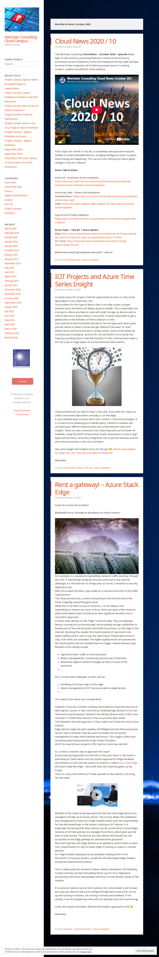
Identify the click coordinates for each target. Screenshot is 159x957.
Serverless (10, 212)
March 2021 (11, 276)
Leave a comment (90, 259)
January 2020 (11, 337)
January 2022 (11, 259)
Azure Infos (69, 467)
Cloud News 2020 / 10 (85, 41)
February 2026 (12, 232)
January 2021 (11, 285)
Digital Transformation (16, 195)
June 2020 (10, 315)
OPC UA (88, 467)
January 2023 (11, 254)
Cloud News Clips (72, 259)
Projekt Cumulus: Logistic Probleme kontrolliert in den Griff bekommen (21, 97)
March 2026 (11, 228)
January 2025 (11, 241)
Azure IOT (86, 929)
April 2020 (10, 324)
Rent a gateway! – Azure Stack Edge (96, 488)
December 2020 (13, 289)
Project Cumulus (13, 208)
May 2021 (10, 267)
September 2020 (13, 302)
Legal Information (22, 410)
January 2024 (11, 245)
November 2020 (13, 293)
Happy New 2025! (13, 153)
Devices (80, 467)
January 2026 (11, 237)
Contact (22, 381)
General (68, 929)
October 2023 (12, 250)
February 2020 (12, 333)
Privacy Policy (22, 414)
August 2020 (11, 306)
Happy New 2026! (13, 149)
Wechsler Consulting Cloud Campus (21, 38)
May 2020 (10, 320)
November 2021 (13, 263)
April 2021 (10, 272)
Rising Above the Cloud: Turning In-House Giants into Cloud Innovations (20, 162)
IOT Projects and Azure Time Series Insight (94, 280)
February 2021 (12, 280)
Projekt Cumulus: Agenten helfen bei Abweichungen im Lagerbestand (21, 84)
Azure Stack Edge (127, 762)
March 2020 (11, 328)
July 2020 (9, 311)
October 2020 (12, 298)
